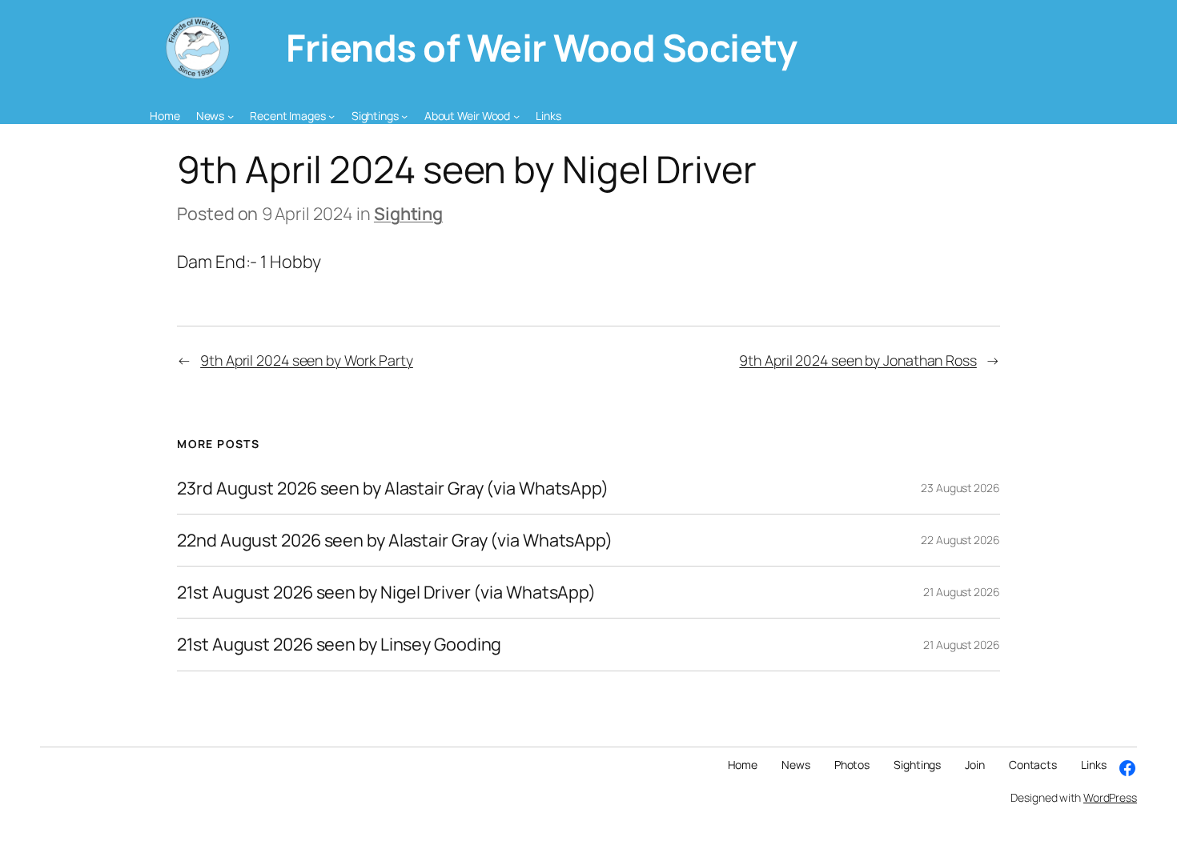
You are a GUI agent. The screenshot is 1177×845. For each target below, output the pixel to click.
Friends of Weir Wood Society (541, 47)
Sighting (408, 213)
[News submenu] (230, 116)
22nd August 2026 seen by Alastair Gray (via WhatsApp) (395, 540)
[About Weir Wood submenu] (516, 116)
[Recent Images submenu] (331, 116)
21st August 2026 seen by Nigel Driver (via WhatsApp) (386, 592)
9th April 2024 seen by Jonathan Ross (857, 360)
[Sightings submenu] (404, 116)
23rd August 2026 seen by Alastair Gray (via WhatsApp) (393, 488)
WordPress (1110, 797)
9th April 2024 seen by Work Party (306, 360)
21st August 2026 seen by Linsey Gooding (339, 644)
